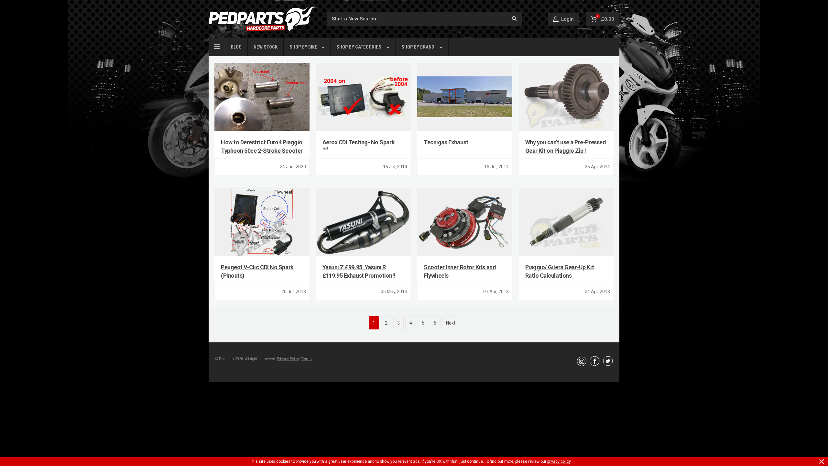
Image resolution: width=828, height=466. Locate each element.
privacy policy (559, 461)
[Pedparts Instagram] (581, 364)
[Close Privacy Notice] (822, 461)
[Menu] (217, 46)
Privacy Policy (288, 359)
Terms (306, 359)
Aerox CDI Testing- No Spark (358, 142)
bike (303, 47)
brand (417, 47)
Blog (236, 47)
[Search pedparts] (514, 19)
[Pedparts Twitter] (608, 364)
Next (450, 323)
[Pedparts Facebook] (595, 364)
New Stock (266, 47)
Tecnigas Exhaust (446, 142)
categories (358, 47)
